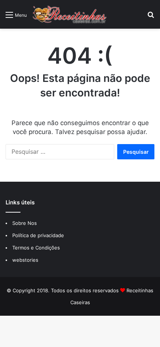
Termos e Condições (36, 248)
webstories (25, 260)
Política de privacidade (38, 235)
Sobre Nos (24, 223)
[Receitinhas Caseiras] (69, 14)
